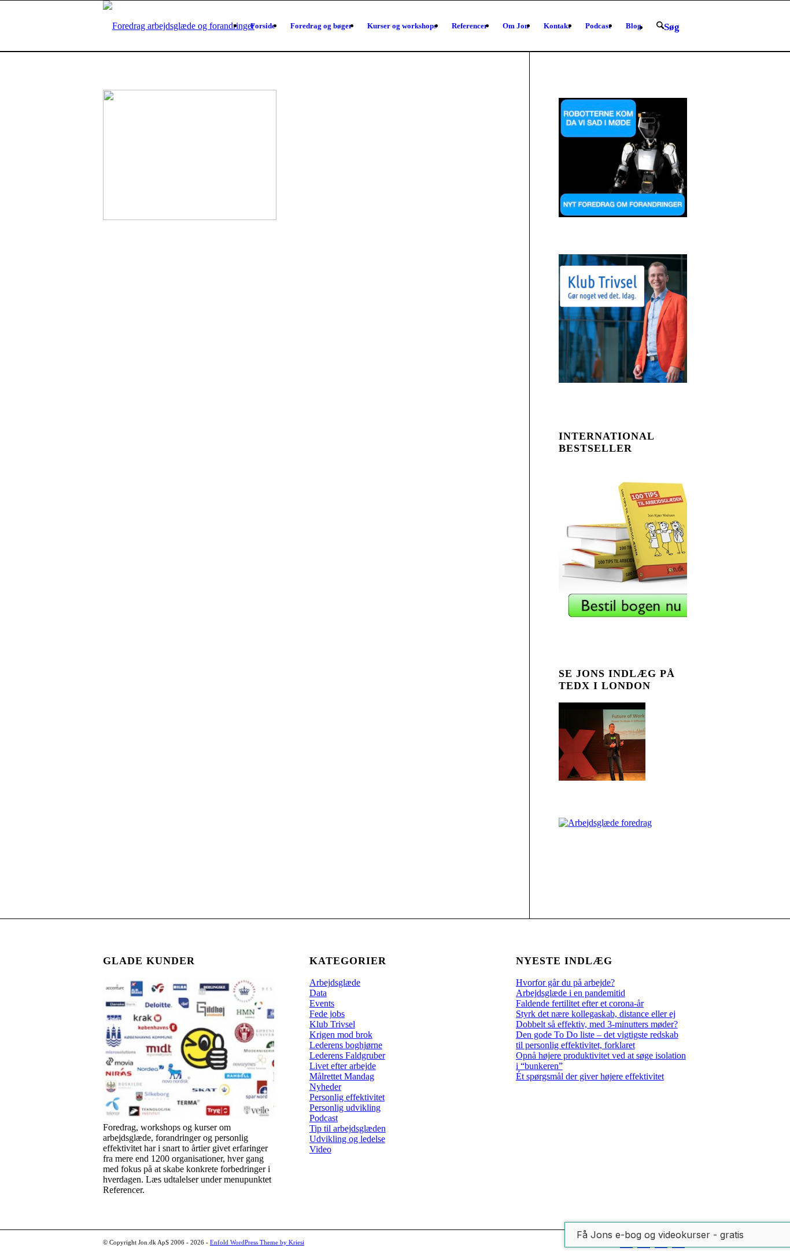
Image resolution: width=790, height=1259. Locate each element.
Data (318, 993)
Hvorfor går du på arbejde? (565, 982)
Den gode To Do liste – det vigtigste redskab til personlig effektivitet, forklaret (597, 1040)
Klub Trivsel (332, 1024)
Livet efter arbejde (342, 1066)
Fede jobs (327, 1014)
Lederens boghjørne (345, 1045)
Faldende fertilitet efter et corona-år (580, 1003)
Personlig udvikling (345, 1107)
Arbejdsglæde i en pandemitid (570, 993)
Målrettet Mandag (341, 1076)
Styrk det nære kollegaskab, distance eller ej (595, 1014)
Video (320, 1149)
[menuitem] (263, 26)
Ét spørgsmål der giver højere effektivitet (590, 1076)
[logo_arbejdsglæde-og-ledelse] (178, 26)
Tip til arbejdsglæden (347, 1128)
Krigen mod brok (340, 1035)
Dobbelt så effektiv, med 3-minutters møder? (597, 1024)
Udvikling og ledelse (347, 1139)
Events (321, 1003)
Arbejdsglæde (334, 982)
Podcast (323, 1118)
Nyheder (325, 1087)
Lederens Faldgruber (347, 1055)
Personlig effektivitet (347, 1097)
